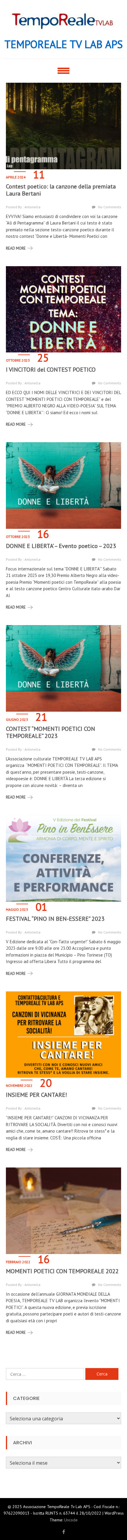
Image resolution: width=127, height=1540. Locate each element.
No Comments (109, 207)
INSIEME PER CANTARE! (36, 1094)
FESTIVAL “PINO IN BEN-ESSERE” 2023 (55, 918)
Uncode (71, 1520)
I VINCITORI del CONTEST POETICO (51, 369)
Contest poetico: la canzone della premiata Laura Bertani (61, 190)
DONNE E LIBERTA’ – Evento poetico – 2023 (61, 545)
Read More (16, 248)
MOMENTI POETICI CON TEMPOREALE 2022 (62, 1271)
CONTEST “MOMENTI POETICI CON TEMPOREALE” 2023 (50, 732)
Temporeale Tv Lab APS (63, 44)
